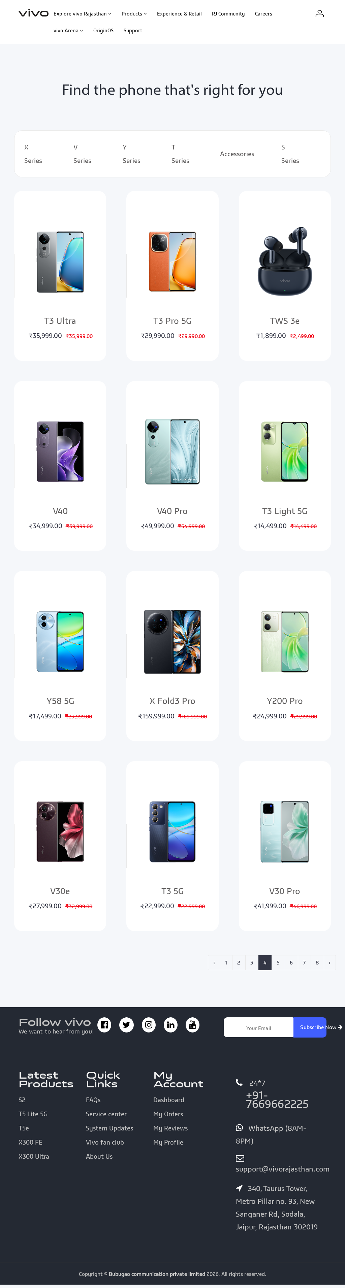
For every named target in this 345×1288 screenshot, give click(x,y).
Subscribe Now (313, 1027)
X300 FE (30, 1142)
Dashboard (168, 1100)
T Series (180, 154)
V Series (82, 154)
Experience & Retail (179, 13)
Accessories (237, 154)
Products (132, 13)
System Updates (109, 1128)
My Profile (168, 1142)
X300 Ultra (34, 1156)
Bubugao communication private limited (157, 1273)
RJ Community (228, 13)
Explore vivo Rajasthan (80, 13)
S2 (22, 1100)
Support (133, 30)
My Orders (168, 1114)
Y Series (131, 154)
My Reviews (170, 1128)
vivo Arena (66, 30)
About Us (99, 1156)
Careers (263, 13)
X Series (33, 154)
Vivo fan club (105, 1142)
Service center (106, 1114)
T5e (24, 1128)
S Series (290, 154)
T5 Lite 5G (33, 1114)
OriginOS (103, 30)
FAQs (93, 1100)
